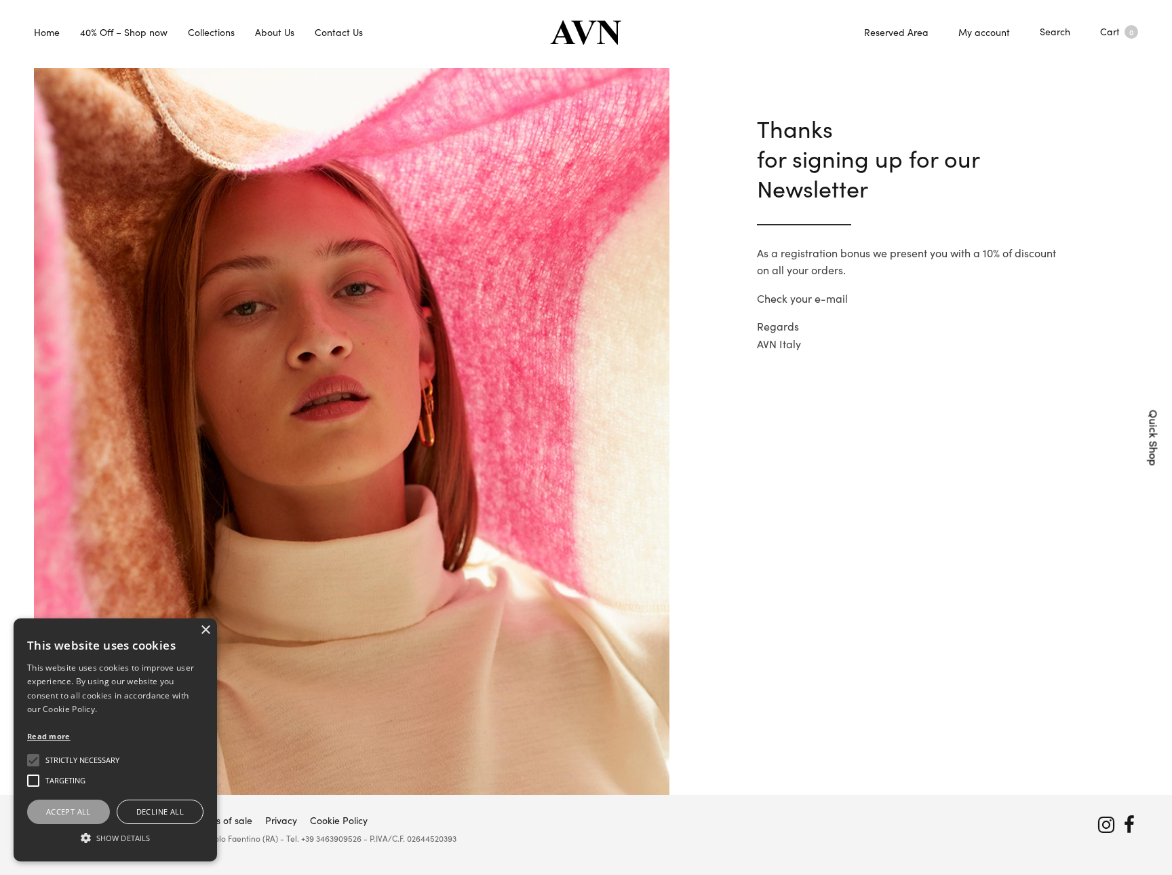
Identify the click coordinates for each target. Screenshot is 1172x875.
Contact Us (339, 32)
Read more (49, 736)
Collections (211, 32)
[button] (115, 837)
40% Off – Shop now (124, 32)
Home (47, 32)
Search (1055, 31)
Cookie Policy (339, 820)
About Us (274, 32)
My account (984, 32)
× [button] (205, 630)
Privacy (281, 820)
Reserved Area (896, 32)
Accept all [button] (68, 811)
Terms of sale (223, 820)
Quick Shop (1154, 437)
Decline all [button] (160, 811)
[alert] (115, 739)
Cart (1116, 31)
